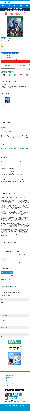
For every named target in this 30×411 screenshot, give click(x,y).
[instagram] (12, 394)
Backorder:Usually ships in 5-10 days (15, 59)
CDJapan (3, 284)
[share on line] (15, 74)
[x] (6, 394)
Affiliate (7, 385)
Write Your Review (7, 272)
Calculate (22, 69)
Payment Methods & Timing (6, 72)
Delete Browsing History (6, 295)
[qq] (20, 394)
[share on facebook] (9, 74)
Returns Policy (9, 382)
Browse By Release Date (6, 336)
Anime (8, 284)
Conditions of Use (9, 375)
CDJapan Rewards (9, 383)
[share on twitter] (4, 74)
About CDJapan (9, 377)
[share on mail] (27, 74)
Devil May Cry (4, 330)
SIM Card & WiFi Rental (10, 387)
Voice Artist (13, 286)
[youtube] (6, 398)
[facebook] (9, 394)
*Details (19, 81)
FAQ (6, 380)
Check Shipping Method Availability (7, 71)
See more (22, 254)
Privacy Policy (8, 374)
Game (2, 42)
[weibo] (16, 394)
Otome (12, 284)
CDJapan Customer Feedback (12, 378)
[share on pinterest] (21, 74)
